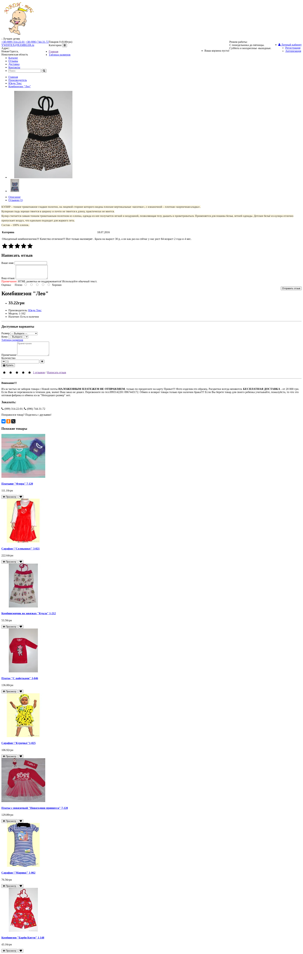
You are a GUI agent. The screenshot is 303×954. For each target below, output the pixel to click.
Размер (5, 333)
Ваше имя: (7, 262)
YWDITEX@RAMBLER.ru (17, 45)
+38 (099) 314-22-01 (13, 41)
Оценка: (6, 284)
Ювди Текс (15, 83)
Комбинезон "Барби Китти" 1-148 (22, 937)
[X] (13, 421)
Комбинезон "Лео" (19, 86)
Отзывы (13, 60)
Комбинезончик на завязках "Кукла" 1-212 (28, 613)
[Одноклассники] (8, 421)
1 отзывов (39, 372)
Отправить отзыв (291, 288)
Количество (8, 358)
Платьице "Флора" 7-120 (17, 483)
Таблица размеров (59, 54)
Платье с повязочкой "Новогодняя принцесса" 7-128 (34, 807)
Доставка (13, 64)
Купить (9, 365)
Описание (14, 196)
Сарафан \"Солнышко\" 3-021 (20, 548)
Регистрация (292, 47)
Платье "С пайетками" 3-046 (19, 678)
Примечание (8, 354)
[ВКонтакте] (3, 421)
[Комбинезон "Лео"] (43, 177)
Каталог (13, 57)
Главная (53, 51)
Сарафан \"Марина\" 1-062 (18, 872)
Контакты (14, 67)
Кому (4, 336)
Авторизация (293, 50)
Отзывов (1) (15, 200)
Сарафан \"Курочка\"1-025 (18, 743)
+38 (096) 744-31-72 (37, 41)
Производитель (17, 80)
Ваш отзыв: (8, 278)
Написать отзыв (56, 372)
